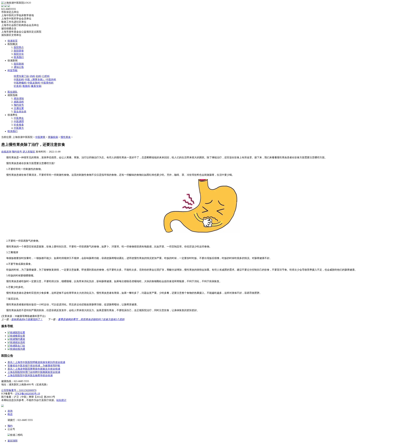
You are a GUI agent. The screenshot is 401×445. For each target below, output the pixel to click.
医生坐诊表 (20, 111)
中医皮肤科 (33, 82)
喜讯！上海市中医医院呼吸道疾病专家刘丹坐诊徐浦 (36, 362)
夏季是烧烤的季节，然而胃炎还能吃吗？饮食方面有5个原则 (91, 319)
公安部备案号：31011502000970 (18, 390)
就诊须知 (19, 98)
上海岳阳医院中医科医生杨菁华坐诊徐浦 (30, 375)
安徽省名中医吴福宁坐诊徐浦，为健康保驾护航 (34, 365)
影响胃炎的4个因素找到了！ (27, 319)
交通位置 (19, 108)
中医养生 (19, 118)
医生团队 (13, 92)
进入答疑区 (29, 151)
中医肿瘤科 (20, 82)
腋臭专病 (36, 86)
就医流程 (19, 101)
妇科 (38, 76)
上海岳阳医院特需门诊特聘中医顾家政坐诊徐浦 (34, 372)
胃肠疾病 (53, 137)
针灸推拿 (19, 124)
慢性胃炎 (66, 137)
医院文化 (19, 54)
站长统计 (61, 400)
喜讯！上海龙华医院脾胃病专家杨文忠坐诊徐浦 (34, 368)
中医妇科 (19, 79)
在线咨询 (6, 151)
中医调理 (19, 121)
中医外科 (51, 79)
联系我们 (19, 57)
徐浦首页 (13, 40)
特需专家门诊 (21, 76)
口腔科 (46, 76)
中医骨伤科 (47, 82)
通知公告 (19, 67)
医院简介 (19, 47)
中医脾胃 (40, 137)
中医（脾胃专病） (35, 79)
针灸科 (17, 86)
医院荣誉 (19, 50)
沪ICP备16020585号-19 (27, 393)
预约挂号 (19, 105)
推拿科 (26, 86)
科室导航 (13, 70)
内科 (32, 76)
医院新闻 (19, 63)
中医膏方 (19, 128)
